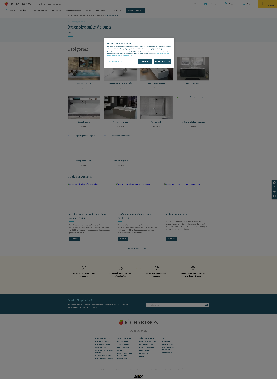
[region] (139, 53)
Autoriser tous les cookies (162, 61)
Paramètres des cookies (115, 61)
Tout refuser (145, 61)
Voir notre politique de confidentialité (122, 55)
